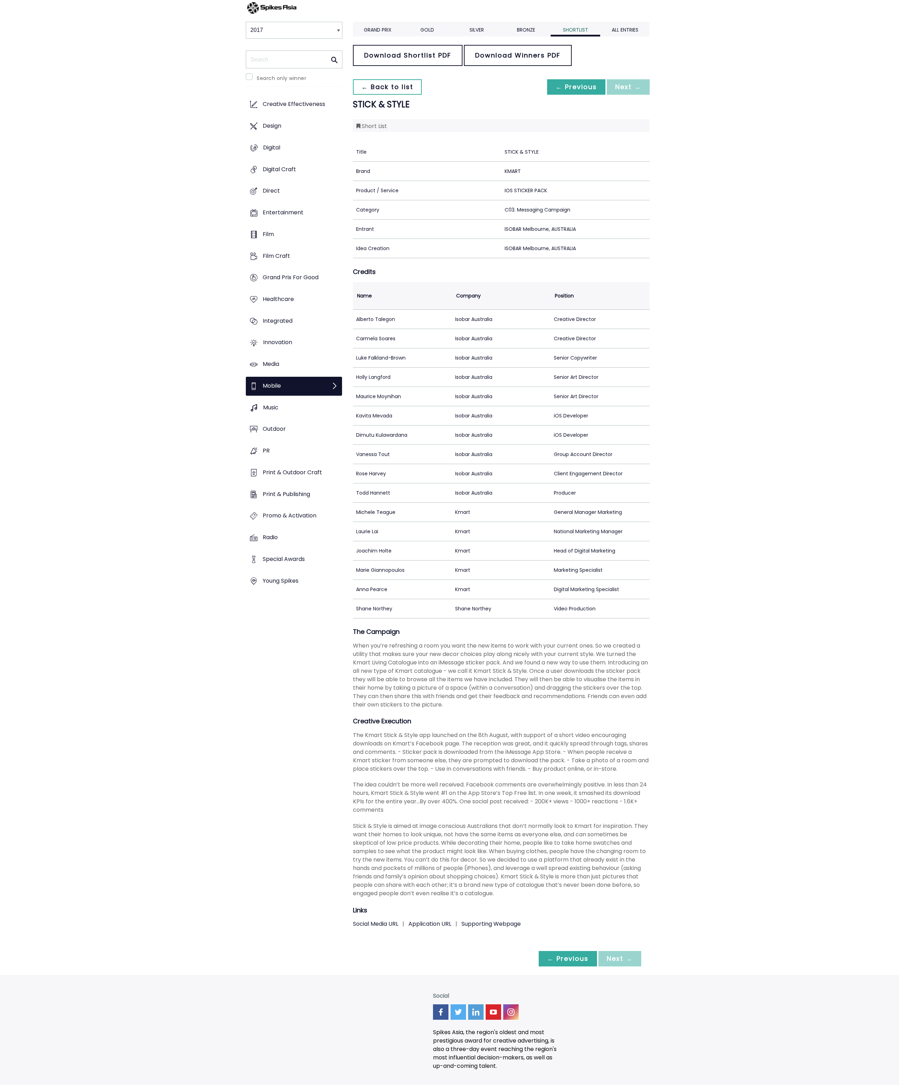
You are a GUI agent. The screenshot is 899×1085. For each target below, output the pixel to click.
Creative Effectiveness (294, 104)
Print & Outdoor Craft (292, 472)
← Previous (576, 86)
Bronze (526, 29)
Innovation (277, 343)
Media (271, 364)
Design (272, 126)
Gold (427, 29)
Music (270, 407)
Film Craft (276, 256)
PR (266, 451)
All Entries (625, 29)
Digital (271, 147)
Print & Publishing (286, 494)
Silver (477, 29)
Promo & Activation (289, 516)
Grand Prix (378, 29)
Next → (628, 86)
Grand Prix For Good (291, 278)
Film (268, 234)
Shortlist (575, 29)
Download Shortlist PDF (407, 55)
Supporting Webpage (491, 924)
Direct (271, 191)
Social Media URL (375, 924)
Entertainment (283, 212)
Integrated (278, 321)
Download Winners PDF (517, 55)
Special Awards (284, 559)
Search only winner (281, 78)
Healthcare (278, 299)
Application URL (429, 924)
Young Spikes (280, 581)
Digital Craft (279, 169)
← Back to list (387, 86)
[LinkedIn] (476, 1012)
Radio (270, 537)
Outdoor (274, 429)
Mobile (272, 386)
